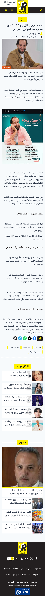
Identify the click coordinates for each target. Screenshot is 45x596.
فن (22, 568)
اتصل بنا (11, 582)
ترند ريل (29, 568)
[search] (6, 10)
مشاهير (7, 568)
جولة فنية (26, 347)
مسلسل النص (14, 347)
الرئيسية (38, 568)
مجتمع (16, 574)
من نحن (34, 582)
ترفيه (8, 574)
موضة (15, 568)
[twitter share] (30, 338)
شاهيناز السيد (33, 33)
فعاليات (36, 574)
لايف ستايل (25, 574)
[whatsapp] (15, 338)
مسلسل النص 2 (35, 352)
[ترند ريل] (22, 7)
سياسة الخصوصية (23, 582)
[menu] (12, 10)
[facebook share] (34, 338)
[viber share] (20, 338)
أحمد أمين (37, 347)
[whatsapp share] (25, 338)
